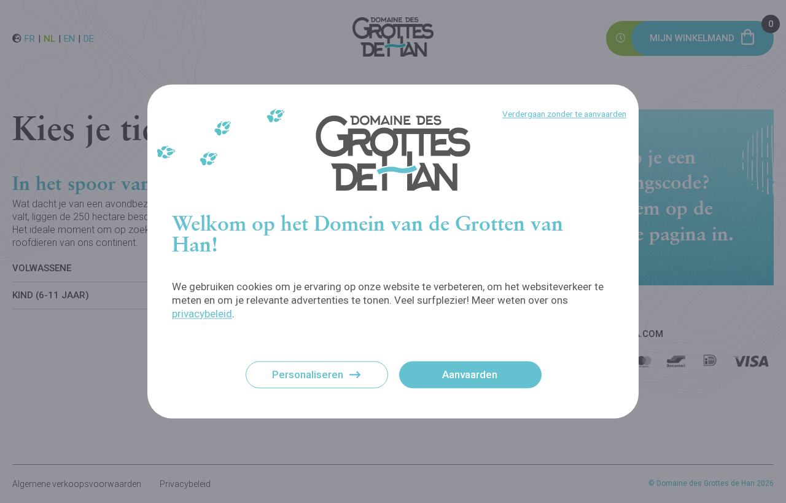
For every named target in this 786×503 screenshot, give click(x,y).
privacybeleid (202, 313)
